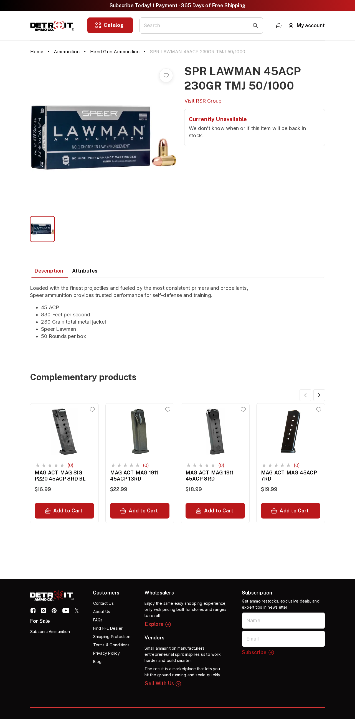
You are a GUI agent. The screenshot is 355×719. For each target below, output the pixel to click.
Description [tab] (48, 271)
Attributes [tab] (85, 271)
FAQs (98, 620)
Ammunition (67, 51)
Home (36, 51)
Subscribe (254, 652)
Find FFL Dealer (108, 628)
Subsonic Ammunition (50, 631)
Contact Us (103, 603)
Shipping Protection (111, 636)
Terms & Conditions (111, 644)
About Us (101, 611)
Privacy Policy (106, 653)
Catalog (114, 25)
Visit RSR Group (203, 101)
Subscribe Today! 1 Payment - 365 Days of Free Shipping (177, 5)
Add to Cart (68, 511)
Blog (97, 661)
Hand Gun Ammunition (115, 51)
